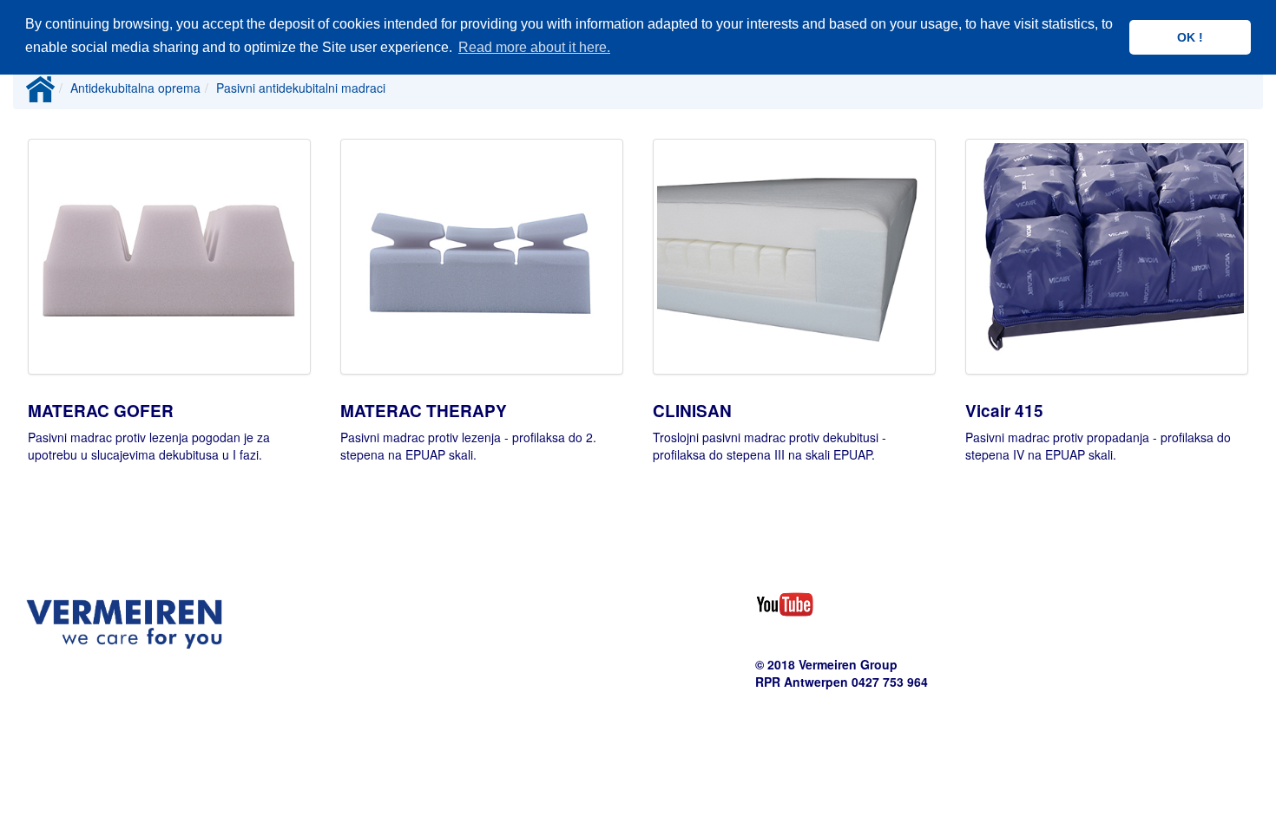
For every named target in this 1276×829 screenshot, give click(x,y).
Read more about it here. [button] (534, 47)
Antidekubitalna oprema (135, 87)
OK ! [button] (1190, 37)
